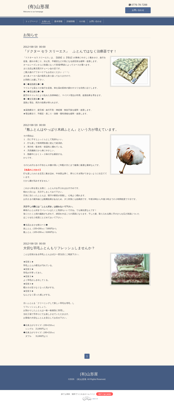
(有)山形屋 (36, 6)
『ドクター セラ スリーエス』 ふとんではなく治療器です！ (70, 51)
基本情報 (58, 21)
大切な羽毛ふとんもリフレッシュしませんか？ (59, 248)
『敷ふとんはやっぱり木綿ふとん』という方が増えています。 (71, 129)
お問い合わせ (138, 10)
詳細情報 (71, 21)
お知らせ (46, 21)
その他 (82, 21)
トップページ (31, 21)
